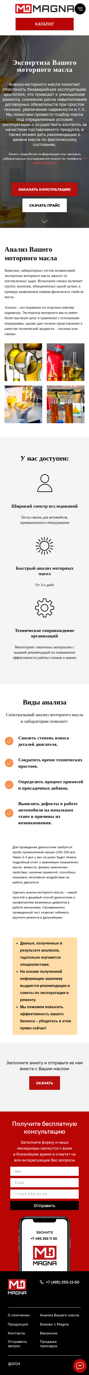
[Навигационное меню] (80, 8)
